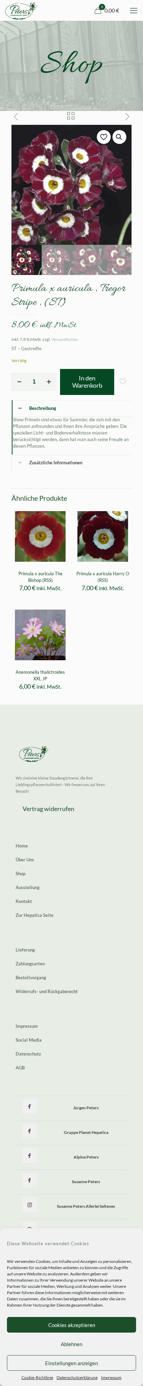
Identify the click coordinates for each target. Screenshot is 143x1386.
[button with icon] (29, 1106)
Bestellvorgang (31, 977)
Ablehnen (71, 1344)
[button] (119, 137)
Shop (20, 873)
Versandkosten (64, 339)
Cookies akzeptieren (71, 1325)
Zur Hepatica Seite (34, 915)
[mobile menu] (134, 10)
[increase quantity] (49, 382)
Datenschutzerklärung (77, 1377)
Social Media (29, 1040)
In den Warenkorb (87, 381)
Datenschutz (28, 1054)
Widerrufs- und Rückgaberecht (47, 991)
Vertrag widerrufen (48, 808)
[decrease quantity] (19, 382)
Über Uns (25, 859)
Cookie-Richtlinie (37, 1377)
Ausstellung (28, 887)
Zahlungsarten (30, 963)
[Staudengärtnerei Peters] (21, 10)
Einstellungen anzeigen (71, 1363)
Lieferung (25, 950)
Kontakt (24, 901)
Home (22, 846)
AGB (20, 1067)
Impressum (111, 1377)
